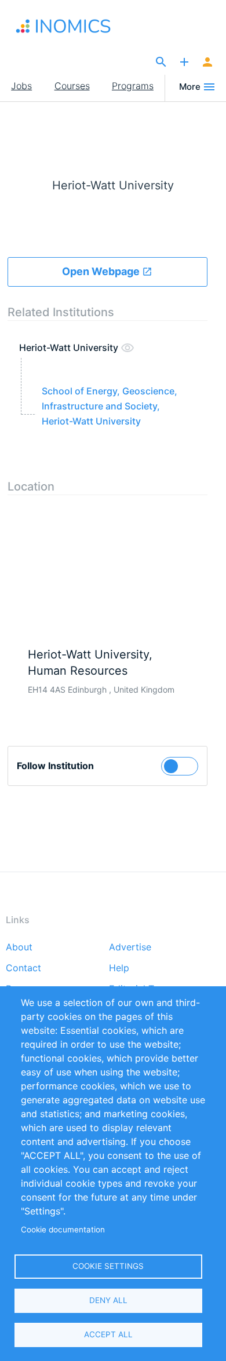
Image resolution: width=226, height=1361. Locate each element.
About (19, 947)
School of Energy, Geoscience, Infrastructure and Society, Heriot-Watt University (109, 405)
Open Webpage (102, 271)
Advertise (130, 947)
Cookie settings (108, 1266)
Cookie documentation (63, 1229)
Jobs (21, 86)
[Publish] (184, 62)
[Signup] (207, 62)
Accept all (108, 1334)
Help (119, 968)
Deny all (108, 1300)
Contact (23, 968)
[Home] (71, 26)
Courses (72, 86)
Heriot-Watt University (70, 347)
